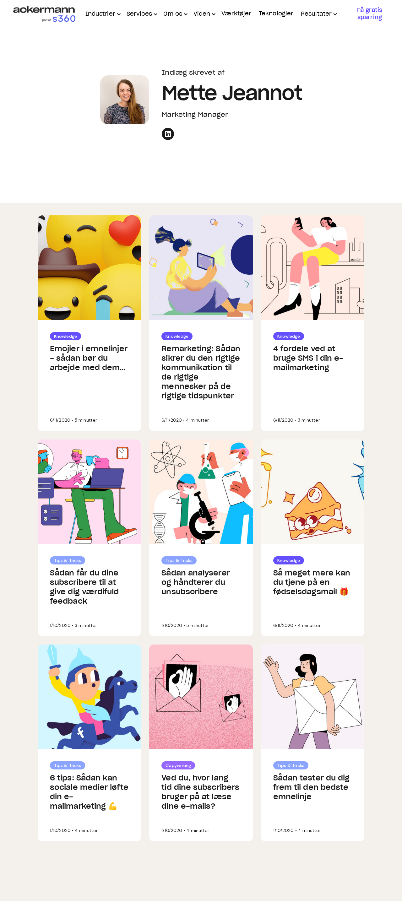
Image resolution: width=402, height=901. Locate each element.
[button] (102, 14)
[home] (44, 14)
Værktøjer (236, 14)
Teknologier (276, 14)
